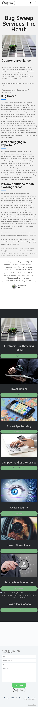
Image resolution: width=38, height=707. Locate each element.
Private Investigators (23, 253)
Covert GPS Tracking (30, 251)
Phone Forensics (13, 255)
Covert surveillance (25, 248)
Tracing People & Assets (19, 582)
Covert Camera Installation (14, 251)
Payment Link (32, 705)
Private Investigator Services (9, 248)
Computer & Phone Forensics (19, 462)
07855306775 (8, 92)
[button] (3, 281)
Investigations (19, 388)
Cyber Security (23, 255)
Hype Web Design (29, 699)
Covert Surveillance (19, 545)
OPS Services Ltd (8, 67)
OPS (2, 103)
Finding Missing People (9, 253)
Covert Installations (19, 604)
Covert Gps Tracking (19, 426)
